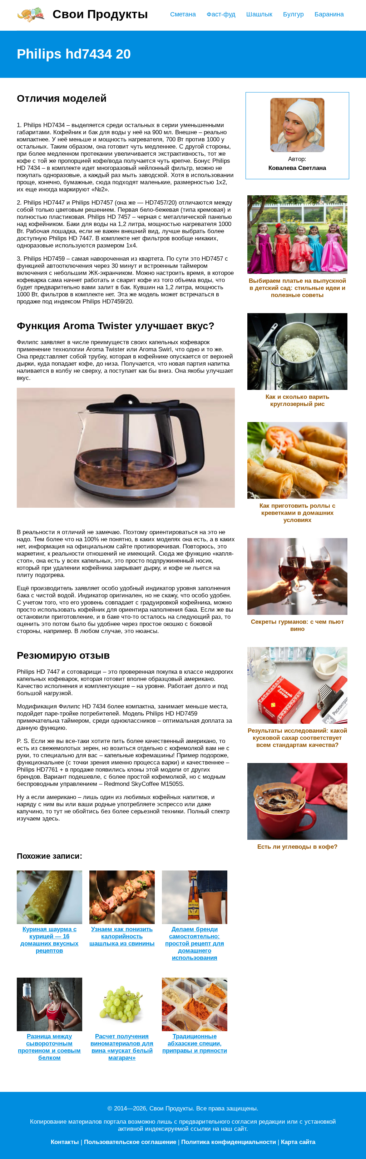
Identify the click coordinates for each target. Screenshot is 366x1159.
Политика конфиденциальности (228, 1142)
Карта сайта (298, 1142)
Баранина (329, 14)
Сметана (183, 14)
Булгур (293, 14)
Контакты (65, 1142)
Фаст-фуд (221, 14)
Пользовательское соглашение (130, 1142)
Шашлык (259, 14)
